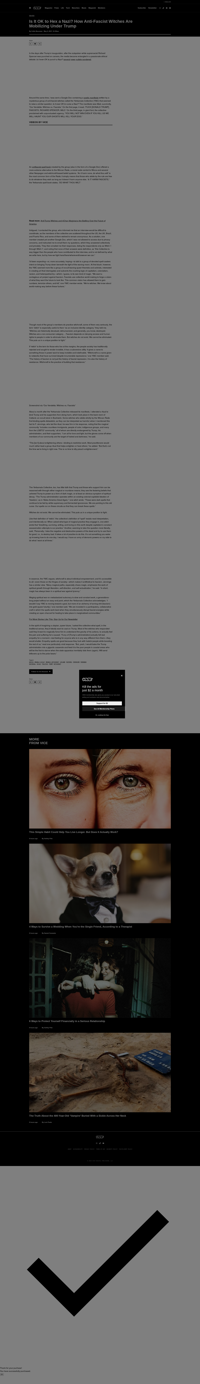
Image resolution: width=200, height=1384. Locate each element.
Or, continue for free (102, 715)
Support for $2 (102, 703)
